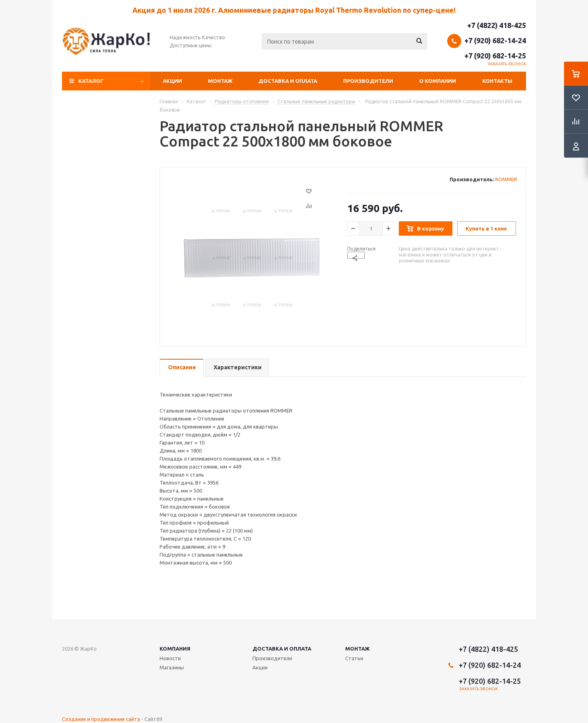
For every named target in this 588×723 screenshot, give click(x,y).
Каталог (91, 81)
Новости (170, 658)
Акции (172, 81)
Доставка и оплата (287, 81)
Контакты (497, 81)
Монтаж (220, 81)
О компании (437, 81)
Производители (368, 81)
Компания (175, 648)
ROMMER (506, 179)
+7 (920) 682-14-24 (495, 40)
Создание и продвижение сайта (101, 719)
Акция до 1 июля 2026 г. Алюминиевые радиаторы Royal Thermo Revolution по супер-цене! (294, 10)
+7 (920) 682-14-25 (495, 55)
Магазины (172, 667)
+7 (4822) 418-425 (496, 25)
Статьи (354, 658)
